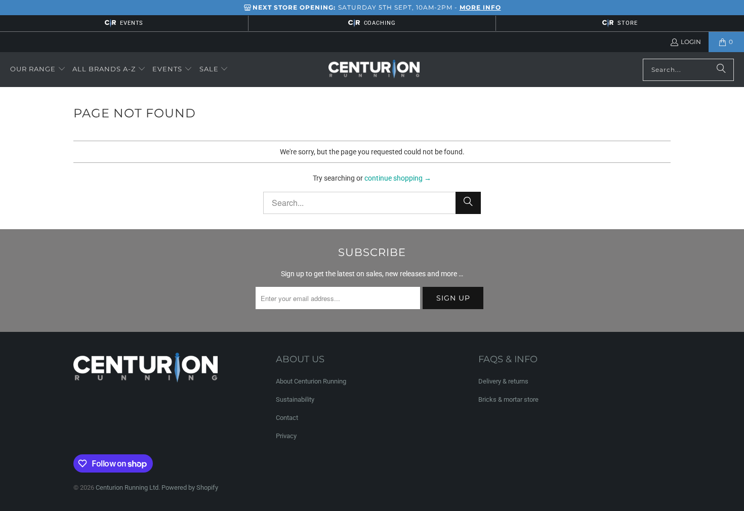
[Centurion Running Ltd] (374, 70)
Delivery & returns (503, 381)
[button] (38, 69)
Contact (287, 417)
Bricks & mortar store (508, 399)
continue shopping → (397, 178)
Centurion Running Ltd (127, 487)
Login (691, 42)
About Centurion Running (311, 381)
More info (480, 7)
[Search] (721, 70)
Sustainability (295, 399)
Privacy (286, 436)
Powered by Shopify (189, 487)
